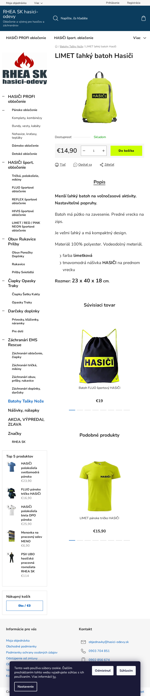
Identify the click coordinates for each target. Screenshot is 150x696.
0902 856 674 (99, 660)
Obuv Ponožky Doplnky (22, 254)
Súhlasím (126, 671)
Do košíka (126, 151)
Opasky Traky (22, 302)
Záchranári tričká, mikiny (24, 367)
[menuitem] (26, 37)
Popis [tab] (99, 182)
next (141, 368)
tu (54, 677)
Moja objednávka (16, 3)
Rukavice (18, 264)
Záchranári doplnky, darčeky (26, 391)
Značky (14, 433)
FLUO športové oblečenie (23, 189)
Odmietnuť (103, 671)
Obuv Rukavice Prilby (22, 241)
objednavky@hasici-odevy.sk (109, 642)
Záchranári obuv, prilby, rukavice (24, 379)
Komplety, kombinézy (27, 118)
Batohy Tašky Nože (26, 401)
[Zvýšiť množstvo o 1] (103, 151)
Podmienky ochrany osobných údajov (31, 652)
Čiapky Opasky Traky (22, 283)
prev (58, 368)
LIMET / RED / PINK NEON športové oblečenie (26, 226)
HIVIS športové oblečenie (23, 213)
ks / (24, 606)
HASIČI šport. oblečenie (21, 165)
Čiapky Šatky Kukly (26, 294)
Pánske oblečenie (24, 110)
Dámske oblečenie (25, 146)
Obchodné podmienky (21, 646)
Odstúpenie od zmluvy (22, 658)
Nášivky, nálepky (23, 410)
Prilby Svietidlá (23, 272)
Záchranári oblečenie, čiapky (27, 355)
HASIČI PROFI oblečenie (21, 99)
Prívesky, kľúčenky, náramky (25, 321)
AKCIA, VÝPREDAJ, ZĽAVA (26, 422)
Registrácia (133, 3)
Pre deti (17, 331)
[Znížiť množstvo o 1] (84, 151)
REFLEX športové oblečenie (24, 201)
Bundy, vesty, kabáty (26, 126)
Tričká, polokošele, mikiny (25, 178)
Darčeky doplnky (23, 311)
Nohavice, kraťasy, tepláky (24, 136)
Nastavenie (26, 686)
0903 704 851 (99, 651)
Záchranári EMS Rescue (22, 342)
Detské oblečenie (24, 154)
